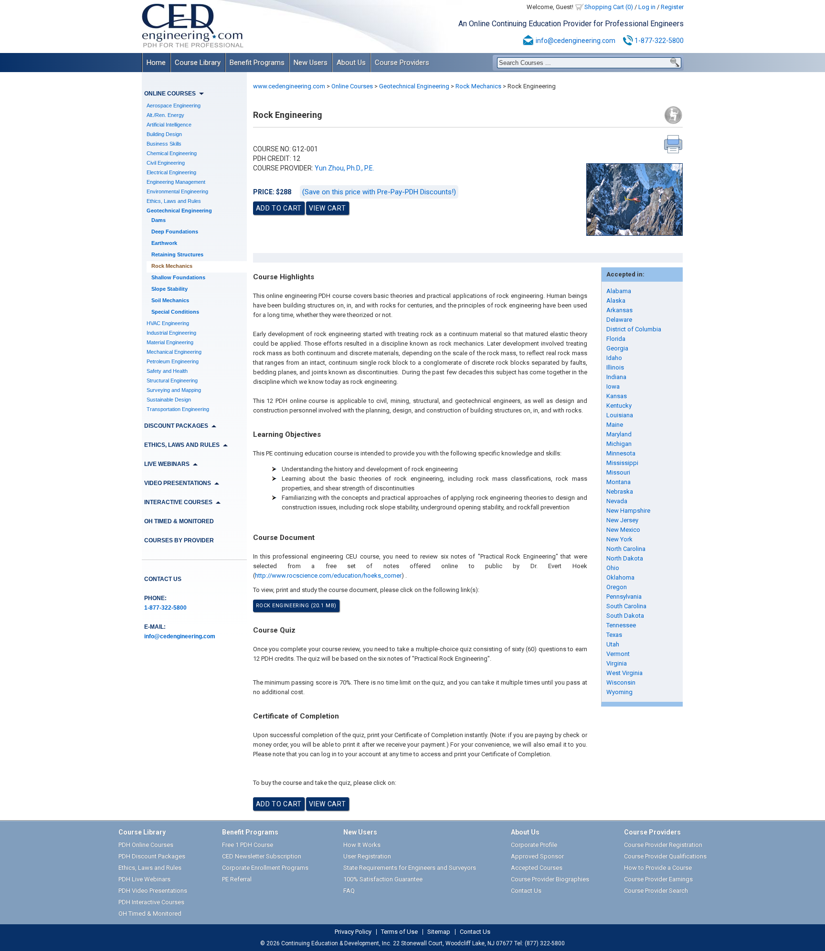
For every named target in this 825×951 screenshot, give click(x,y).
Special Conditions (175, 312)
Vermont (618, 653)
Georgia (617, 348)
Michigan (619, 443)
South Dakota (625, 615)
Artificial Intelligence (169, 124)
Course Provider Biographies (550, 879)
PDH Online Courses (145, 844)
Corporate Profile (534, 844)
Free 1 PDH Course (247, 844)
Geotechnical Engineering (179, 210)
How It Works (362, 844)
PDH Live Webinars (144, 879)
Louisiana (619, 415)
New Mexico (623, 529)
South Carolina (626, 606)
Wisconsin (620, 682)
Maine (614, 424)
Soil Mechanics (170, 300)
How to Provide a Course (658, 867)
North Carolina (625, 548)
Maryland (619, 434)
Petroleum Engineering (173, 361)
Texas (614, 634)
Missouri (618, 472)
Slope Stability (169, 289)
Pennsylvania (624, 596)
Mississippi (622, 462)
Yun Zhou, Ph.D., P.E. (344, 168)
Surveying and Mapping (174, 390)
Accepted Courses (536, 867)
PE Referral (237, 879)
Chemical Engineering (172, 153)
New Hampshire (628, 510)
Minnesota (620, 453)
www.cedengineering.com (289, 86)
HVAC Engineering (168, 323)
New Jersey (622, 520)
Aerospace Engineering (174, 105)
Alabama (618, 291)
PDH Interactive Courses (151, 902)
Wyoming (619, 692)
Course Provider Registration (663, 844)
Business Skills (164, 144)
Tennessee (621, 625)
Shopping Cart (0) (608, 7)
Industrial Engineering (171, 333)
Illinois (615, 367)
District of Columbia (633, 329)
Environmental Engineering (177, 191)
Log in (647, 7)
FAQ (349, 890)
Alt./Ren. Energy (165, 115)
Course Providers (402, 62)
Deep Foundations (174, 231)
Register (672, 7)
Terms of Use (399, 932)
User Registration (367, 856)
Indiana (616, 376)
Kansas (616, 396)
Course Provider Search (656, 890)
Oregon (616, 587)
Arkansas (619, 310)
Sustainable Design (169, 399)
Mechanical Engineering (174, 352)
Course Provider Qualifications (665, 856)
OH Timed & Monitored (179, 521)
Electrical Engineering (171, 172)
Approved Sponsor (537, 856)
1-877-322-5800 (659, 40)
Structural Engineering (172, 380)
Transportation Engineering (178, 409)
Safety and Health (167, 371)
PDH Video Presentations (152, 890)
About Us (351, 62)
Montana (618, 482)
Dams (158, 220)
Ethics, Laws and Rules (174, 201)
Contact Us (162, 579)
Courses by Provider (179, 540)
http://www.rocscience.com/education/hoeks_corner (328, 575)
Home (156, 62)
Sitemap (438, 932)
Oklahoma (620, 577)
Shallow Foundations (178, 277)
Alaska (615, 300)
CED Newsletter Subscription (261, 856)
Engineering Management (176, 182)
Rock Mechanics (171, 266)
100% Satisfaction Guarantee (383, 879)
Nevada (616, 501)
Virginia (616, 663)
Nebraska (619, 491)
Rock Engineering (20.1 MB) (296, 605)
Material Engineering (170, 342)
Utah (612, 644)
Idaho (614, 357)
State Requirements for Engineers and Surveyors (409, 867)
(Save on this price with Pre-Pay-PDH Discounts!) (379, 192)
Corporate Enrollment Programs (265, 867)
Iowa (613, 386)
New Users (311, 62)
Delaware (619, 319)
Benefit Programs (257, 62)
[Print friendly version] (673, 144)
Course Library (198, 62)
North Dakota (624, 558)
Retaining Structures (177, 254)
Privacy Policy (353, 932)
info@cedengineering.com (575, 40)
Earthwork (164, 243)
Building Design (164, 134)
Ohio (612, 567)
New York (619, 539)
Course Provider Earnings (658, 879)
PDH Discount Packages (151, 856)
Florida (615, 338)
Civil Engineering (166, 163)
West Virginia (624, 672)
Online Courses (352, 86)
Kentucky (619, 405)
